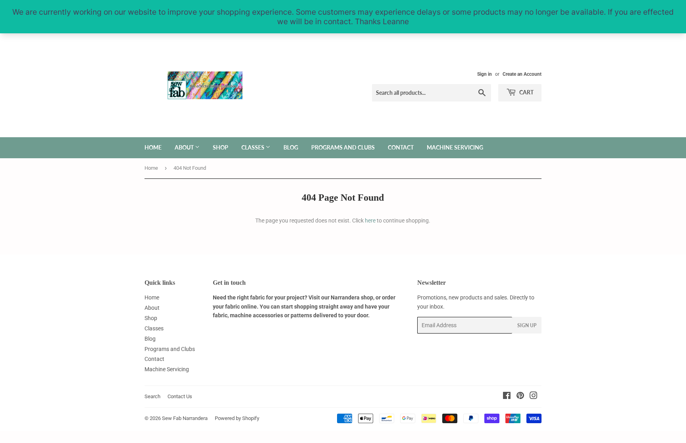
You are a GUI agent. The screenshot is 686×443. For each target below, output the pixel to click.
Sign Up (526, 325)
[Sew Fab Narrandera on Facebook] (507, 396)
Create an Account (522, 74)
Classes (253, 147)
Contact (401, 147)
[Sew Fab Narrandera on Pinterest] (520, 396)
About (185, 147)
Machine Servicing (455, 147)
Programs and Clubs (343, 147)
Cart (526, 92)
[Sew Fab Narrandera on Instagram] (534, 396)
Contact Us (180, 396)
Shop (220, 147)
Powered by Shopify (237, 418)
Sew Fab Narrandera (185, 418)
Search (152, 396)
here (370, 220)
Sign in (484, 74)
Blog (290, 147)
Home (153, 147)
